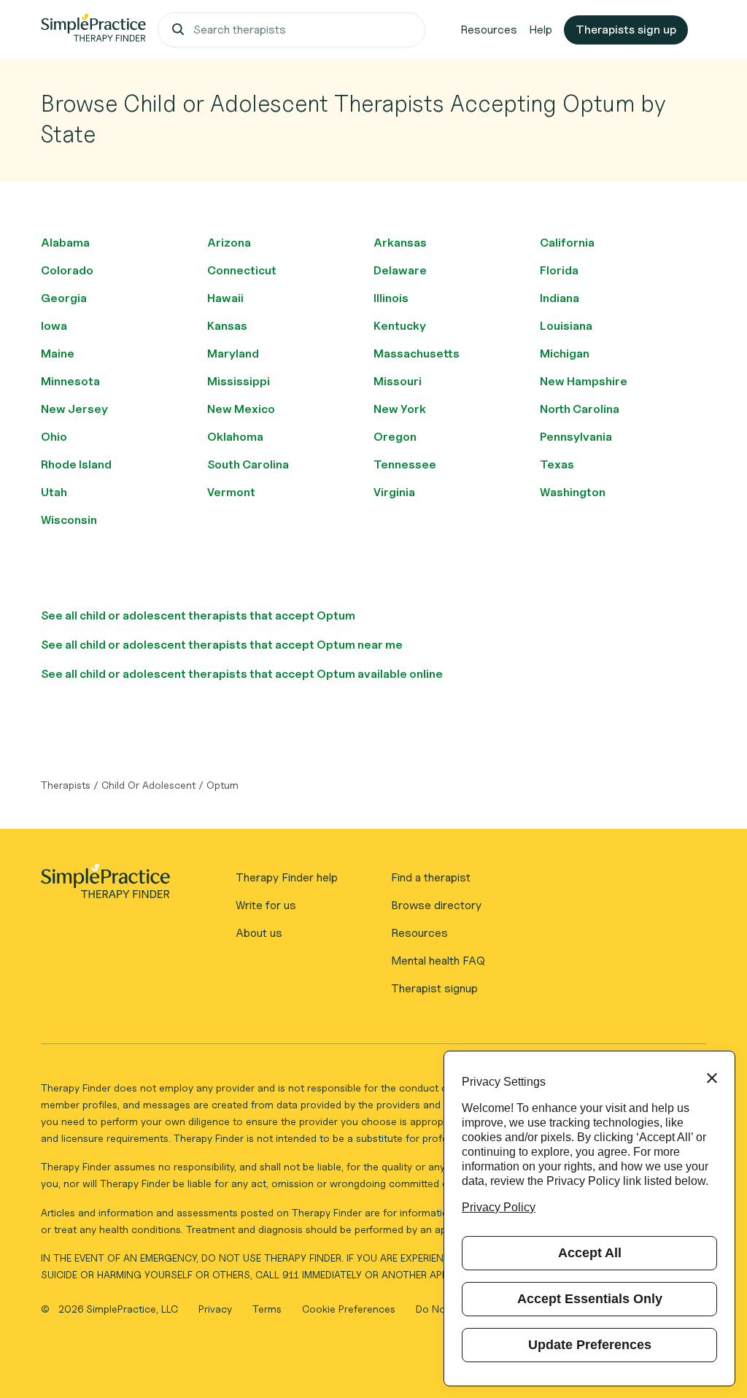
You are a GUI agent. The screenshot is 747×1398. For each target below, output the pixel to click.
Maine (57, 353)
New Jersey (74, 409)
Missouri (398, 381)
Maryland (233, 353)
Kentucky (400, 326)
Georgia (64, 298)
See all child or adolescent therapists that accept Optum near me (222, 645)
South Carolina (248, 464)
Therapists (65, 785)
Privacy (216, 1308)
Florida (559, 270)
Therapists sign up (626, 29)
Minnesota (70, 381)
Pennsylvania (576, 437)
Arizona (229, 243)
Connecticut (241, 270)
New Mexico (241, 409)
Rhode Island (76, 464)
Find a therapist (431, 877)
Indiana (559, 298)
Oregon (395, 437)
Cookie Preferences (348, 1308)
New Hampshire (583, 381)
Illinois (391, 298)
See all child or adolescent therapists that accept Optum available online (242, 674)
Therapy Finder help (287, 877)
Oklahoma (235, 437)
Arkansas (400, 243)
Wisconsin (69, 520)
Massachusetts (417, 353)
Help (540, 29)
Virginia (394, 492)
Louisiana (566, 326)
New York (400, 409)
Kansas (227, 326)
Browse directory (436, 905)
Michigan (564, 353)
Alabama (65, 243)
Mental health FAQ (438, 961)
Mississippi (238, 381)
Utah (54, 492)
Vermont (231, 492)
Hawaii (225, 298)
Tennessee (405, 464)
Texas (557, 464)
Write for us (266, 905)
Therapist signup (434, 988)
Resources (488, 29)
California (567, 243)
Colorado (67, 270)
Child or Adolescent (148, 785)
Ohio (54, 437)
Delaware (400, 270)
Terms (268, 1308)
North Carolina (579, 409)
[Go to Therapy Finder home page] (93, 30)
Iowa (54, 326)
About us (259, 933)
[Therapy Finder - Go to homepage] (105, 886)
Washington (572, 492)
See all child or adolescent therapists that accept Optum (198, 615)
